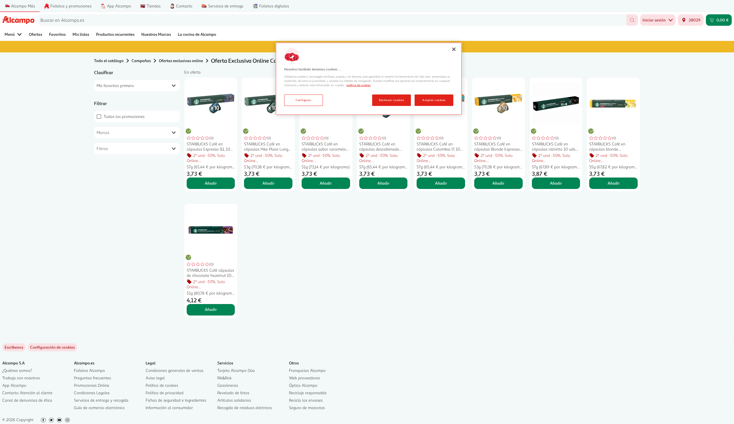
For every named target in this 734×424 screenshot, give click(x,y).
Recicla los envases (306, 400)
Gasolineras (227, 385)
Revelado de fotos (233, 392)
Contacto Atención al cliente (27, 392)
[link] (52, 347)
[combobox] (332, 20)
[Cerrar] (454, 49)
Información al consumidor (169, 407)
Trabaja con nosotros (21, 377)
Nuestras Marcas (156, 34)
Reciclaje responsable (308, 392)
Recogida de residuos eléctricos (244, 407)
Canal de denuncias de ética (27, 400)
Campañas (141, 60)
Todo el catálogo (109, 60)
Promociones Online (91, 385)
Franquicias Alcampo (307, 370)
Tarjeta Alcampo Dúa (236, 370)
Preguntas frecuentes (92, 377)
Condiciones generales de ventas (174, 370)
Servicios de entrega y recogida (101, 400)
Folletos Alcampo (89, 370)
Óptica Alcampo (303, 385)
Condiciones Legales (92, 392)
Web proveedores (304, 377)
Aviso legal (155, 377)
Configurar (303, 100)
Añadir (211, 183)
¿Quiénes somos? (17, 370)
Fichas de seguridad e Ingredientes (176, 400)
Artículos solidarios (234, 400)
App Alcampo (14, 385)
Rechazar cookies (391, 100)
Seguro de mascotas (307, 407)
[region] (369, 78)
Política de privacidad (165, 392)
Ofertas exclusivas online (181, 60)
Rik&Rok (224, 377)
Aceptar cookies (433, 100)
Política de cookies (162, 385)
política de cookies (358, 85)
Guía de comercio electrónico (99, 407)
